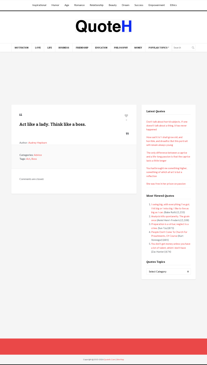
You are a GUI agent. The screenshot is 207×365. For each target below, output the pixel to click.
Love (38, 47)
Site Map (120, 359)
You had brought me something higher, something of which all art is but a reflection (166, 172)
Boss (34, 158)
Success (139, 4)
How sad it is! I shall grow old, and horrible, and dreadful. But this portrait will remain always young (167, 141)
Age (67, 4)
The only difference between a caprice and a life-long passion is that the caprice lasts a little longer (168, 156)
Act (28, 158)
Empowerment (156, 4)
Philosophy (121, 47)
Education (101, 47)
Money (138, 47)
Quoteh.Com (109, 359)
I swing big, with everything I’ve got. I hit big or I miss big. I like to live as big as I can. (170, 208)
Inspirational (39, 4)
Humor (55, 4)
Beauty (113, 4)
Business (64, 47)
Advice (38, 154)
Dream (125, 4)
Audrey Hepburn (37, 142)
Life (49, 47)
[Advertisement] (103, 78)
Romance (79, 4)
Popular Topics (158, 47)
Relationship (97, 4)
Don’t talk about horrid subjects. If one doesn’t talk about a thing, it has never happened (166, 125)
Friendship (82, 47)
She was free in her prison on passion (166, 183)
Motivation (21, 47)
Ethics (173, 4)
